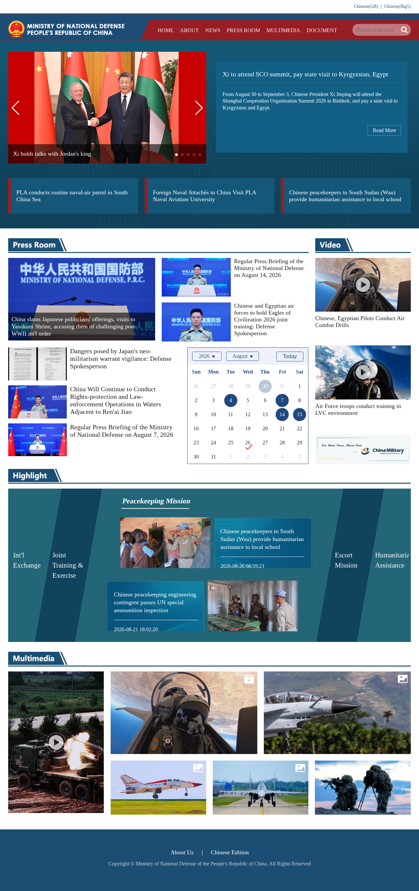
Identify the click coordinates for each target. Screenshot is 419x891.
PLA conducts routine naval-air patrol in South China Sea (72, 196)
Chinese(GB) (366, 6)
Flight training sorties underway (253, 780)
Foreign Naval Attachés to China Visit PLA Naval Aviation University (204, 196)
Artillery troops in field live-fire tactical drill (55, 722)
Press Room (243, 30)
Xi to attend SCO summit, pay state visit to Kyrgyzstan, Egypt (305, 74)
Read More (384, 130)
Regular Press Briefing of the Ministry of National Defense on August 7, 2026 (121, 430)
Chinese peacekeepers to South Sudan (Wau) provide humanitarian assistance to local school (345, 196)
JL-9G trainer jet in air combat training (153, 780)
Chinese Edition (230, 852)
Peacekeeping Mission (156, 501)
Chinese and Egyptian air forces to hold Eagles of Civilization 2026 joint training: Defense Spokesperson (264, 319)
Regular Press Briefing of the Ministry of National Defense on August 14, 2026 (269, 268)
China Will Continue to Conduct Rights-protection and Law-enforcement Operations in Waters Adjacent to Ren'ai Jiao (115, 400)
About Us (182, 852)
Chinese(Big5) (397, 6)
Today (290, 356)
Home (165, 30)
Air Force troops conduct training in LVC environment (358, 409)
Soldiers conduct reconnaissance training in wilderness (361, 786)
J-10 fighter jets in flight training (331, 711)
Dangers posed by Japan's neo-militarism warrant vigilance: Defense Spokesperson (121, 358)
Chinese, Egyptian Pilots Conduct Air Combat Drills (360, 321)
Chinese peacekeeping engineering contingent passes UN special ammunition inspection (155, 602)
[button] (176, 154)
